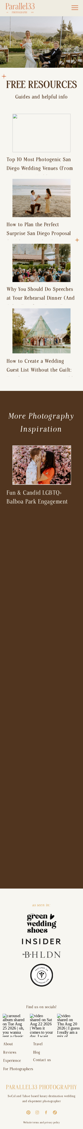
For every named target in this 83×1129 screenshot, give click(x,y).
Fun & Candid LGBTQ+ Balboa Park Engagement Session (37, 501)
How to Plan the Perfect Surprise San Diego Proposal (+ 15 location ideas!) (39, 233)
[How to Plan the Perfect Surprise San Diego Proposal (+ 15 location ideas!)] (41, 198)
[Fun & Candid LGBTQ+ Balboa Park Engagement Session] (42, 465)
